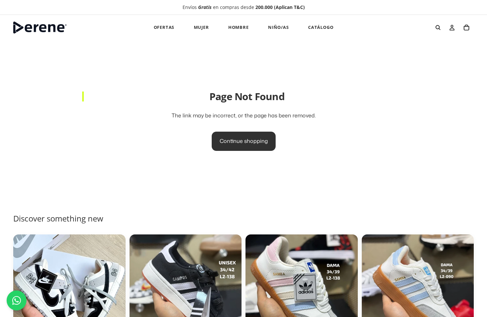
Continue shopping (244, 141)
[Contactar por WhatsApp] (17, 300)
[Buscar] (438, 27)
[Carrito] (466, 27)
